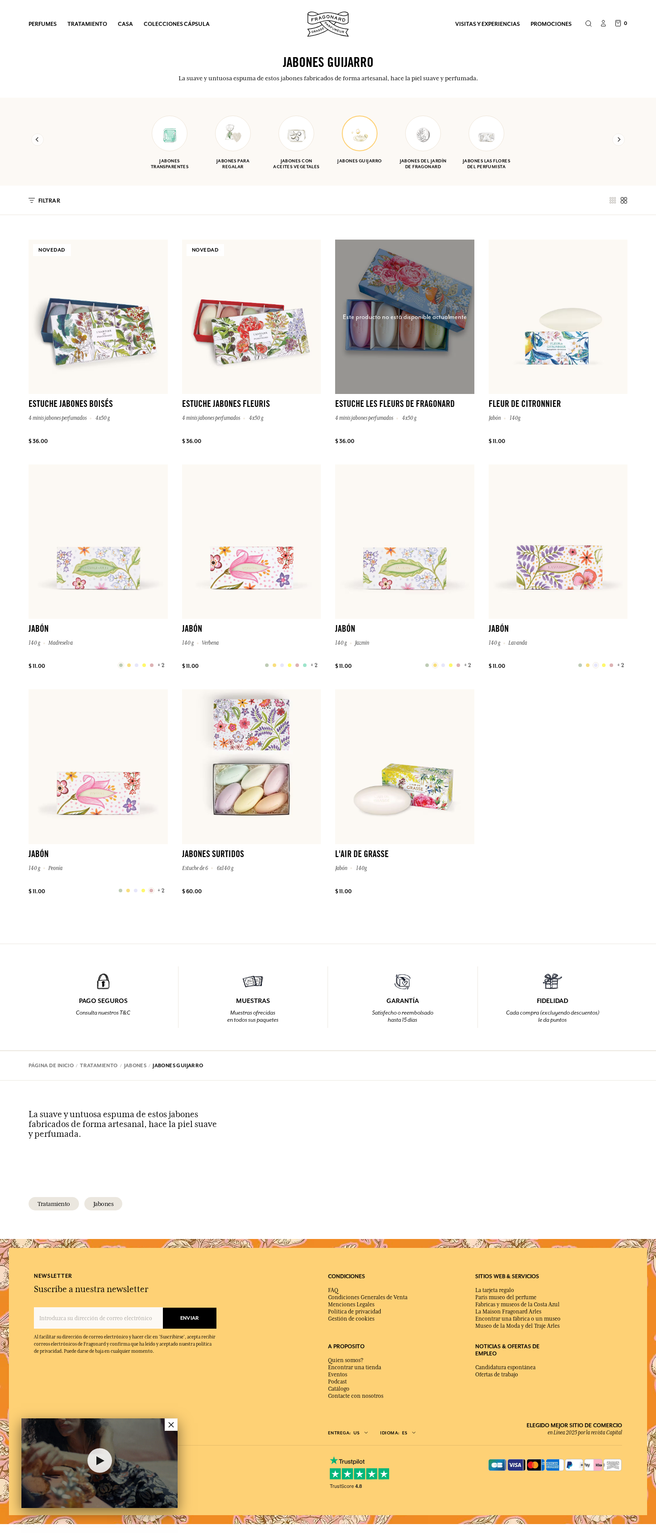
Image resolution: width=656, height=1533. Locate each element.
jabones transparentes (170, 164)
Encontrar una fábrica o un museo (518, 1319)
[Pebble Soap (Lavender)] (580, 665)
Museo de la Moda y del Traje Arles (517, 1326)
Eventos (337, 1374)
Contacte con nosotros (355, 1396)
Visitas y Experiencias (487, 24)
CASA (125, 24)
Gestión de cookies (351, 1319)
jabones (103, 1203)
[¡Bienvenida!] (328, 23)
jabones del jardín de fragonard (423, 164)
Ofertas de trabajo (496, 1374)
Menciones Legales (351, 1304)
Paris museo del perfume (505, 1297)
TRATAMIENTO (87, 24)
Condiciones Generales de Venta (367, 1297)
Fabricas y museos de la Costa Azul (517, 1304)
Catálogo (338, 1389)
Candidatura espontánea (505, 1367)
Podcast (337, 1382)
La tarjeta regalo (494, 1290)
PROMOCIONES (551, 24)
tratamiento (53, 1203)
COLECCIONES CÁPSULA (177, 24)
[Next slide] (618, 139)
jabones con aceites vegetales (296, 164)
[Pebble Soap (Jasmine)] (427, 665)
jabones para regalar (232, 164)
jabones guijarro (359, 161)
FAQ (333, 1290)
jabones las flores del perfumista (486, 164)
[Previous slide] (37, 139)
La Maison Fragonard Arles (508, 1312)
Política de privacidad (354, 1312)
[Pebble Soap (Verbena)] (267, 665)
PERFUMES (43, 24)
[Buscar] (588, 24)
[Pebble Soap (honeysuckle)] (121, 665)
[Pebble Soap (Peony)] (120, 890)
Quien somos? (345, 1360)
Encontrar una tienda (354, 1367)
